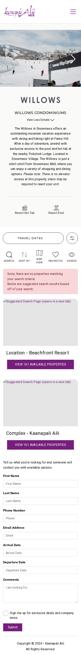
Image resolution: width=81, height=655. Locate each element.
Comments (11, 579)
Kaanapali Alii (54, 643)
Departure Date (14, 562)
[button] (73, 59)
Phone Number (14, 510)
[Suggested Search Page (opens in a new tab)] (40, 322)
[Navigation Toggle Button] (73, 12)
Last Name (11, 493)
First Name (11, 476)
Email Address (13, 527)
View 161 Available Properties (40, 364)
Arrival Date (12, 545)
